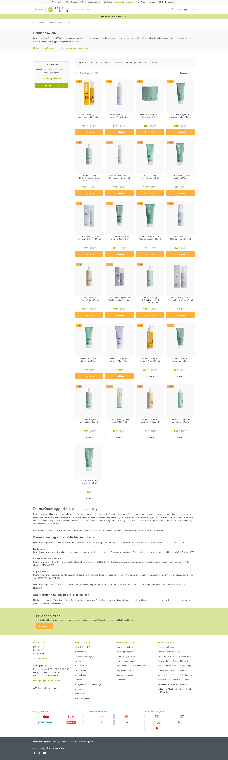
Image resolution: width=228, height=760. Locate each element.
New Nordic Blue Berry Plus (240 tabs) (174, 665)
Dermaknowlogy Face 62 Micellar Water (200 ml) (119, 115)
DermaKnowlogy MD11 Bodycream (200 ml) (180, 359)
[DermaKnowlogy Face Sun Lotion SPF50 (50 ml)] (89, 93)
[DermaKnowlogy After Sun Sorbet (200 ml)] (180, 398)
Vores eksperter (81, 675)
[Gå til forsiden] (58, 9)
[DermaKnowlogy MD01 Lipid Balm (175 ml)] (150, 93)
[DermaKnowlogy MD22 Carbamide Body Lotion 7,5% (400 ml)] (89, 154)
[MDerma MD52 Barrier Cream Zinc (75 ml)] (89, 337)
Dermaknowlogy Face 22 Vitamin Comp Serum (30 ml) (180, 298)
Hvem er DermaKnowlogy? (45, 48)
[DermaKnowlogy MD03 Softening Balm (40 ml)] (119, 215)
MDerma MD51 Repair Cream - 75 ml (150, 176)
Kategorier (105, 62)
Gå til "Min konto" (82, 647)
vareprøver (117, 2)
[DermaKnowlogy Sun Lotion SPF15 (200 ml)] (150, 398)
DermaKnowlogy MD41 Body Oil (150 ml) (119, 420)
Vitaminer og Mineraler (126, 656)
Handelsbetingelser (41, 741)
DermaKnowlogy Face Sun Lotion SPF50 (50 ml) (89, 115)
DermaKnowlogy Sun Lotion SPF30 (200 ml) (89, 298)
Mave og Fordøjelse (124, 652)
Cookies (78, 680)
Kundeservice (80, 652)
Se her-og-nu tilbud (52, 78)
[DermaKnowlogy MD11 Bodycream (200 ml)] (180, 337)
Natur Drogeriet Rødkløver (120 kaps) (173, 680)
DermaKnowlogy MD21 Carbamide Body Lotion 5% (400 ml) (150, 300)
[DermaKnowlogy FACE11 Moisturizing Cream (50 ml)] (119, 276)
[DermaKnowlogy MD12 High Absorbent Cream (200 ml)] (150, 215)
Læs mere (149, 376)
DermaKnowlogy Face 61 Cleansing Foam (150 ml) (180, 237)
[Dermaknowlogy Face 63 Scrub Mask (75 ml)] (119, 337)
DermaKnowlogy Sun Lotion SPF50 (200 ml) (150, 359)
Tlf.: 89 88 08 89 (41, 658)
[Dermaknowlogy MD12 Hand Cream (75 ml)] (89, 459)
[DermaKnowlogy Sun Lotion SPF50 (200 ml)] (150, 337)
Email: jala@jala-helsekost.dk (46, 680)
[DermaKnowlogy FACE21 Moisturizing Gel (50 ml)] (119, 154)
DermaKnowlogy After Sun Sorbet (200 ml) (180, 420)
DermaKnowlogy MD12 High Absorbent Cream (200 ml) (150, 237)
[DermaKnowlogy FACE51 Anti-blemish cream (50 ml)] (89, 215)
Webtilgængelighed (83, 698)
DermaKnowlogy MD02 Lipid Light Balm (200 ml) (180, 115)
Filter (83, 62)
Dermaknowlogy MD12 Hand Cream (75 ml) (89, 481)
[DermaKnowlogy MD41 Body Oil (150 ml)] (119, 398)
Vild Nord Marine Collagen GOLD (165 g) (175, 675)
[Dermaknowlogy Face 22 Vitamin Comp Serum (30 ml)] (180, 276)
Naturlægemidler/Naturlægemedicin (131, 665)
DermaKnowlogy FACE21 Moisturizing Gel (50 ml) (119, 176)
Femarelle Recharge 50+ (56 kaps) (172, 684)
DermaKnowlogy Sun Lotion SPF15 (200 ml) (150, 420)
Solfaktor (118, 62)
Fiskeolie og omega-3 (125, 661)
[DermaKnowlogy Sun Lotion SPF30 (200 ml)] (89, 276)
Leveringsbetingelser (61, 741)
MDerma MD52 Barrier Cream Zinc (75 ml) (89, 359)
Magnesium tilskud (124, 670)
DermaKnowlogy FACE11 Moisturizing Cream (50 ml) (119, 298)
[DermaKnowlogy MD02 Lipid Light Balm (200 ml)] (180, 93)
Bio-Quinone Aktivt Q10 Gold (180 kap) (174, 656)
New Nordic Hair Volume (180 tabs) (173, 661)
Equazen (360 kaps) (166, 647)
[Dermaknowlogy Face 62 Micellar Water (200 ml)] (119, 93)
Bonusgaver (80, 693)
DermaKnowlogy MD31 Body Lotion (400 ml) (89, 420)
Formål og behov (133, 62)
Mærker (94, 62)
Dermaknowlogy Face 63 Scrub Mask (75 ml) (119, 359)
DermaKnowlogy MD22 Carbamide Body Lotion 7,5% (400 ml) (89, 178)
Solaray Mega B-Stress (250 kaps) (172, 670)
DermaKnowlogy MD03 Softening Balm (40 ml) (119, 237)
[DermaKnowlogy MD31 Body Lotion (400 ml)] (89, 398)
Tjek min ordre (81, 665)
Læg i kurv (89, 132)
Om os (78, 661)
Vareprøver (79, 689)
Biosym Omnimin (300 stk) (169, 652)
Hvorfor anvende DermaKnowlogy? (73, 48)
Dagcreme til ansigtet (125, 675)
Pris (146, 62)
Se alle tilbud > (52, 85)
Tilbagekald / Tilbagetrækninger (88, 684)
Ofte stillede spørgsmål (85, 656)
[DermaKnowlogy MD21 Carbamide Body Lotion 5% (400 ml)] (150, 276)
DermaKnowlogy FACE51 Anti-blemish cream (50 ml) (89, 237)
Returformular (81, 670)
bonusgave (129, 2)
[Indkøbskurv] (193, 9)
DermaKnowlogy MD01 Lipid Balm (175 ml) (150, 115)
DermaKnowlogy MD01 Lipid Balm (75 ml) (180, 176)
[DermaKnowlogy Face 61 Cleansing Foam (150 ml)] (180, 215)
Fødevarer (120, 680)
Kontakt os (43, 626)
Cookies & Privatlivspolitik (82, 741)
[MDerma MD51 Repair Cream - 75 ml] (150, 154)
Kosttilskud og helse (125, 647)
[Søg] (172, 9)
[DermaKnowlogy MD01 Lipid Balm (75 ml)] (180, 154)
